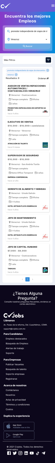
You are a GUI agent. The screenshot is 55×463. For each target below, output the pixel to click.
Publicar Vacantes (15, 364)
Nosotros (10, 395)
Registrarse (11, 378)
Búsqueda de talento (16, 369)
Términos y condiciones (18, 404)
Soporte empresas (15, 374)
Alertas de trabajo (15, 348)
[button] (10, 6)
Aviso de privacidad (16, 399)
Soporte (10, 353)
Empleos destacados (16, 338)
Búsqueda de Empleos (17, 343)
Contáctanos (12, 390)
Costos (9, 409)
